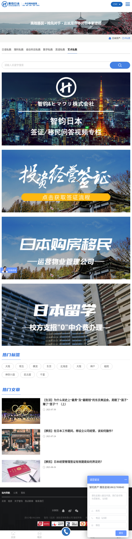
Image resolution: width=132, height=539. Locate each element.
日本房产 (116, 38)
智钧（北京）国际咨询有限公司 (58, 518)
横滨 (35, 366)
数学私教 (48, 49)
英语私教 (60, 49)
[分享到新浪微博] (70, 510)
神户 (92, 366)
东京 (49, 366)
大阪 (7, 366)
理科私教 (19, 49)
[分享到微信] (76, 510)
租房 (10, 501)
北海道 (64, 366)
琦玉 (21, 366)
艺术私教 (72, 49)
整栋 (23, 493)
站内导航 (6, 493)
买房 (4, 501)
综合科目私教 (33, 49)
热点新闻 (29, 501)
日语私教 (6, 49)
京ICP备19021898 (32, 518)
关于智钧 (18, 501)
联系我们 (39, 501)
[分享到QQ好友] (63, 510)
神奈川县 (10, 374)
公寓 (15, 493)
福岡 (106, 366)
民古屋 (27, 374)
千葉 (42, 374)
